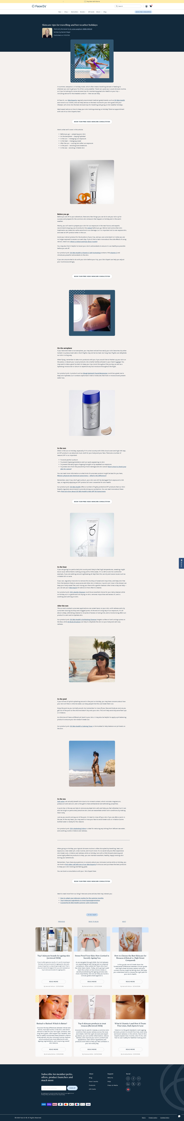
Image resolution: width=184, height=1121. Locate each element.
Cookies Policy (164, 1118)
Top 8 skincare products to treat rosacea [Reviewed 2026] (92, 1024)
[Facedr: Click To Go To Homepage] (39, 6)
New (59, 12)
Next (124, 921)
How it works (93, 1081)
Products (92, 1085)
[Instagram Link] (128, 1078)
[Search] (117, 6)
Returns (110, 1078)
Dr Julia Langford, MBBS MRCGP (81, 29)
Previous (61, 921)
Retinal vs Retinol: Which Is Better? (52, 1023)
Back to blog (94, 921)
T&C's (144, 1118)
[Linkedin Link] (128, 1084)
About (98, 12)
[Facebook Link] (133, 1078)
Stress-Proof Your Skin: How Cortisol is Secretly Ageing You (92, 956)
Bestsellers (74, 12)
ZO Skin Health (92, 915)
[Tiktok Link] (139, 1084)
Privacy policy (153, 1118)
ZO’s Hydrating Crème (78, 828)
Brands (82, 12)
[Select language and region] (128, 1089)
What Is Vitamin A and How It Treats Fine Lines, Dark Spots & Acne (130, 1024)
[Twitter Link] (133, 1084)
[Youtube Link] (139, 1078)
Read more (53, 981)
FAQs (109, 1081)
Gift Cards (91, 12)
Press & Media (113, 1085)
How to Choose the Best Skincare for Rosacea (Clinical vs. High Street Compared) (130, 958)
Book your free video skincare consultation (92, 122)
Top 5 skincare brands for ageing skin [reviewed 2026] (53, 956)
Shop (66, 12)
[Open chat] (179, 1116)
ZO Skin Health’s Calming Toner (81, 726)
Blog (105, 12)
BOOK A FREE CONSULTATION (143, 12)
